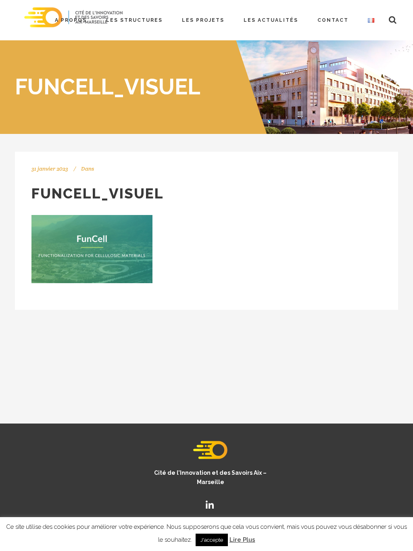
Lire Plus (242, 539)
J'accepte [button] (211, 540)
